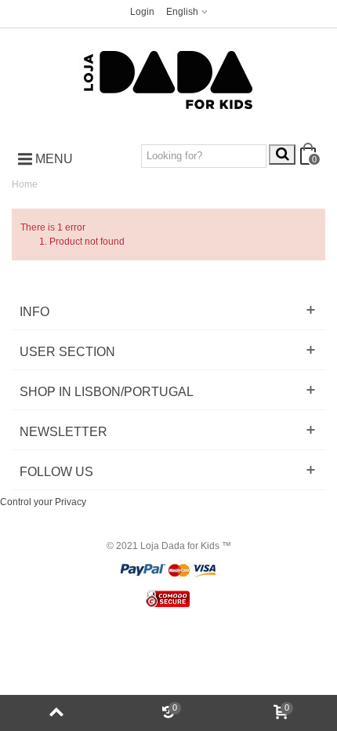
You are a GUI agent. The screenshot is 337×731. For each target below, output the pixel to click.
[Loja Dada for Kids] (168, 80)
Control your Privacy (43, 501)
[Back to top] (56, 713)
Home (25, 184)
